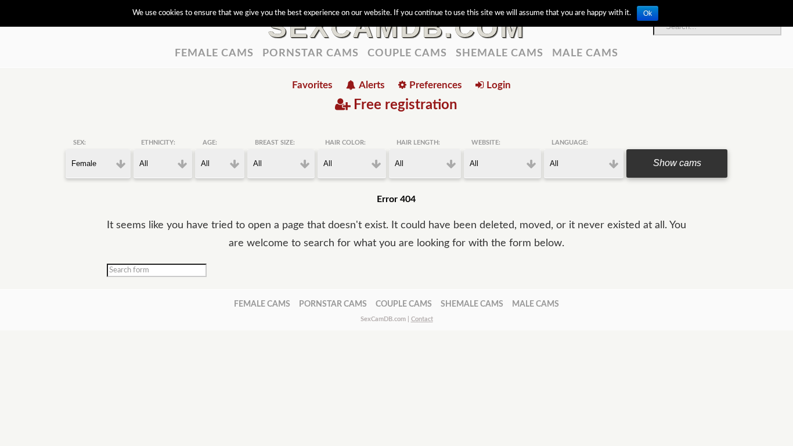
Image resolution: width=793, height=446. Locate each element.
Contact (422, 319)
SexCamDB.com (396, 27)
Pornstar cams (310, 53)
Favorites (312, 85)
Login (498, 85)
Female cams (214, 53)
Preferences (435, 85)
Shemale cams (499, 53)
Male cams (585, 53)
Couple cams (407, 53)
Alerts (371, 85)
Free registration (405, 105)
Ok (647, 13)
